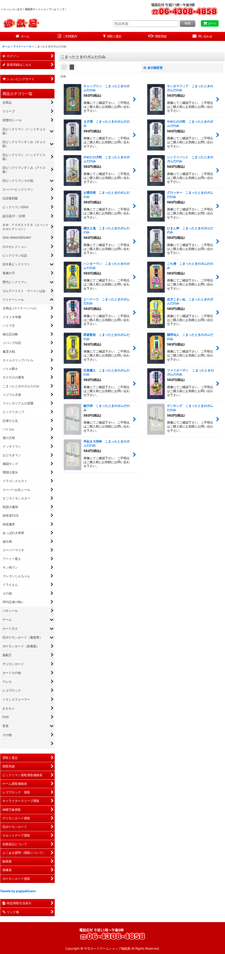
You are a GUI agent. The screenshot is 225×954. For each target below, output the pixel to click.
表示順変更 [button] (155, 68)
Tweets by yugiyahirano (18, 891)
